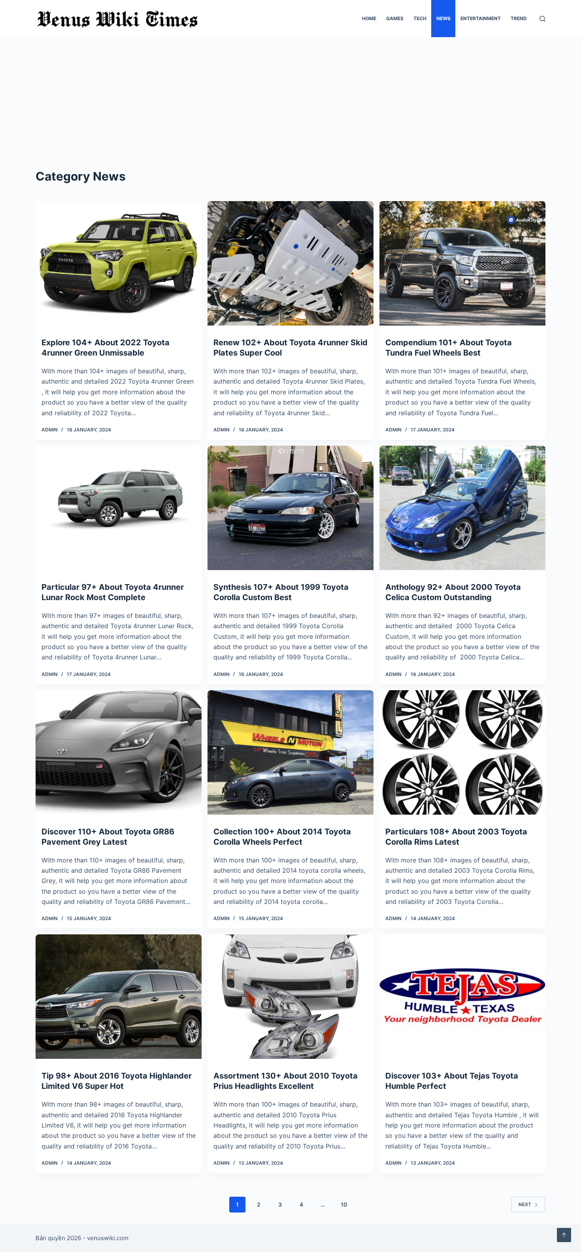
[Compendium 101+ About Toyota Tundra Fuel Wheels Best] (462, 263)
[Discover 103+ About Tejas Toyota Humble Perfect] (462, 996)
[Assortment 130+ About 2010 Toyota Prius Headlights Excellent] (291, 996)
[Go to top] (564, 1235)
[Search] (542, 19)
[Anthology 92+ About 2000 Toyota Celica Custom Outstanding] (462, 508)
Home (369, 18)
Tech (419, 18)
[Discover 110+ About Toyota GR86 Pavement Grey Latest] (119, 752)
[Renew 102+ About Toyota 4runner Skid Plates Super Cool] (291, 263)
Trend (519, 18)
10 (344, 1204)
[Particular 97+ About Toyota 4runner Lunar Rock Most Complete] (119, 508)
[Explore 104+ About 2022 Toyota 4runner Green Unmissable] (119, 263)
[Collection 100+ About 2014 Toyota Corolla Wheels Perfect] (291, 752)
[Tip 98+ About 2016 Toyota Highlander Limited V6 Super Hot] (119, 996)
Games (395, 18)
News (443, 18)
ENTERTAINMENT (480, 18)
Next (525, 1204)
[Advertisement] (290, 96)
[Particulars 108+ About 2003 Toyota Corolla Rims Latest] (462, 752)
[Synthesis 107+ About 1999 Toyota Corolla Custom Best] (291, 508)
